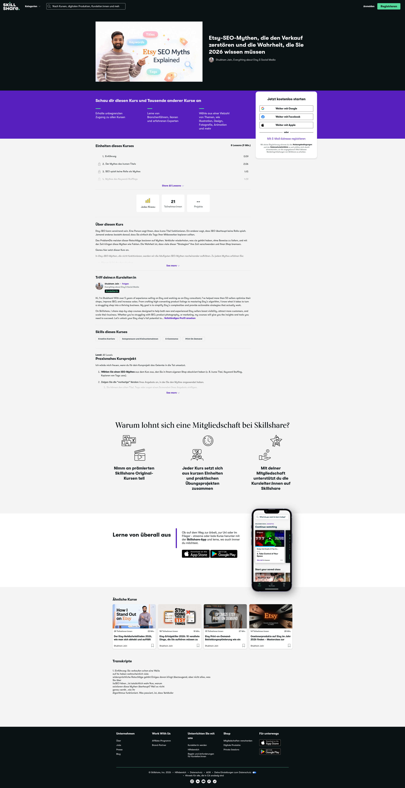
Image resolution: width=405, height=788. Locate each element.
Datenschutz (196, 772)
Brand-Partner (159, 745)
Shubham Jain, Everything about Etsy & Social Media (245, 59)
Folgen (125, 284)
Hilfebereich (193, 749)
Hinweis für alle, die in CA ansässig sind (204, 775)
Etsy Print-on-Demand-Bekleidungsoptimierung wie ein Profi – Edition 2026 (222, 639)
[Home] (11, 6)
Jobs (118, 745)
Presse (119, 749)
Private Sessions (231, 749)
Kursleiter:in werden (197, 745)
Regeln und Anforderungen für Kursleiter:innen (201, 755)
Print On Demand (193, 339)
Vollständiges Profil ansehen (180, 318)
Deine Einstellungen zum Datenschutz (232, 772)
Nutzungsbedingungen (302, 145)
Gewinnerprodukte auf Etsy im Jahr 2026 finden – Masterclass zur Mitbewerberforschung (271, 639)
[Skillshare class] (134, 616)
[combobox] (85, 6)
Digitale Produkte (232, 745)
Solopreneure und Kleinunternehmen (140, 339)
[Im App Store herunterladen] (195, 554)
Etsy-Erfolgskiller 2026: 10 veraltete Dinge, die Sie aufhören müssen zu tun (179, 639)
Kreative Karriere (106, 339)
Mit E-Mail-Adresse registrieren (286, 138)
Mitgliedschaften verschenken (238, 741)
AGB (208, 772)
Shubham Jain (117, 284)
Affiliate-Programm (161, 741)
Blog (118, 754)
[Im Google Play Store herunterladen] (224, 554)
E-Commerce (171, 339)
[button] (39, 6)
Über (118, 741)
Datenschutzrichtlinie (279, 147)
